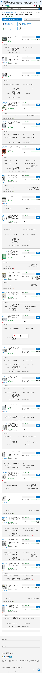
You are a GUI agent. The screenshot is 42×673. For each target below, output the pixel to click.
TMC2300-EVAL (4, 563)
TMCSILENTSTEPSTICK (4, 518)
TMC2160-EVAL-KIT (3, 376)
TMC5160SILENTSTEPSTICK (4, 147)
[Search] (39, 9)
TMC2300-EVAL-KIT (3, 316)
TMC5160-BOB (4, 292)
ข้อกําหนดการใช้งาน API (32, 661)
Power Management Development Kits (8, 24)
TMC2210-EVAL (4, 56)
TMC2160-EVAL (4, 403)
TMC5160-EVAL (4, 121)
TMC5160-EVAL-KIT (3, 216)
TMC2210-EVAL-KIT (3, 71)
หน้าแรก (3, 12)
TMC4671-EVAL (4, 605)
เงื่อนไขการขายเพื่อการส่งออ (24, 661)
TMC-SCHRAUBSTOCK (4, 251)
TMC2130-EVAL (4, 451)
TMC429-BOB (4, 423)
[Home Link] (9, 6)
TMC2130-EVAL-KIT (3, 347)
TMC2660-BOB (4, 175)
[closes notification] (40, 1)
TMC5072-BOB (4, 472)
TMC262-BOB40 (3, 195)
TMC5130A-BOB (4, 540)
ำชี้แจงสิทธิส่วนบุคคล (4, 661)
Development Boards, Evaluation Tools (12, 12)
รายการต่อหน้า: (5, 630)
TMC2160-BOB (4, 272)
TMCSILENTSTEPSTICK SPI (4, 103)
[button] (3, 6)
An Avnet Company (5, 667)
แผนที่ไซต (38, 661)
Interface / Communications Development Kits (26, 29)
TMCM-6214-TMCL (4, 35)
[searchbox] (20, 9)
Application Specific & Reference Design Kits (9, 29)
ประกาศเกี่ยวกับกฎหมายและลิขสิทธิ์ (13, 661)
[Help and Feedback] (39, 669)
